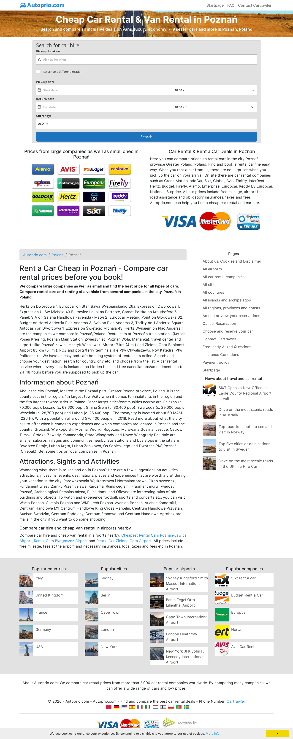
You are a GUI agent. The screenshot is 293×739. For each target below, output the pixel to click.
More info (213, 733)
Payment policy (216, 362)
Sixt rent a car (243, 578)
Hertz (236, 629)
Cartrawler (236, 701)
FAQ (230, 5)
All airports (212, 269)
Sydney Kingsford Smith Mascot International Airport (187, 583)
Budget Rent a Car (247, 595)
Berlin (105, 595)
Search (146, 136)
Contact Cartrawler (254, 5)
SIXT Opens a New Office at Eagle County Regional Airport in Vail (245, 393)
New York (109, 646)
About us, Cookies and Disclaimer (232, 261)
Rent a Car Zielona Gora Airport (124, 540)
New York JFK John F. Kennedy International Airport (185, 656)
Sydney (107, 578)
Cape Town (110, 612)
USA (39, 646)
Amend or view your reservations (231, 315)
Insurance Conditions (221, 354)
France (41, 612)
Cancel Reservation (219, 323)
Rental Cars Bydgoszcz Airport (61, 540)
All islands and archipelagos (227, 300)
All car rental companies (223, 276)
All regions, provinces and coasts (231, 308)
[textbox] (146, 59)
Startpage (215, 5)
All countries (213, 292)
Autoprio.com (45, 5)
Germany (43, 629)
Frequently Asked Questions (227, 346)
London (107, 629)
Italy (39, 578)
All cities (210, 284)
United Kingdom (49, 595)
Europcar (239, 612)
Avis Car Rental (244, 646)
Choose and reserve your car (228, 331)
